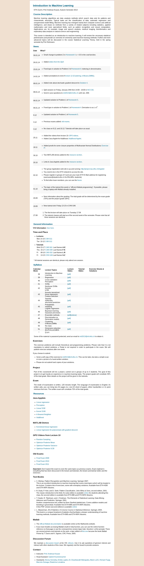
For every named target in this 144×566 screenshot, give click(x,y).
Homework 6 (76, 69)
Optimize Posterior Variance (46, 445)
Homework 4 (70, 55)
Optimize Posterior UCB (45, 448)
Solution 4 (83, 83)
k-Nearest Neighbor (43, 414)
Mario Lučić (94, 560)
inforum (70, 543)
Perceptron (40, 405)
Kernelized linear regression (46, 427)
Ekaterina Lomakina (57, 562)
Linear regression (42, 402)
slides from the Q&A (56, 62)
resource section (76, 155)
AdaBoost (40, 417)
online (86, 493)
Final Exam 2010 (42, 461)
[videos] (73, 315)
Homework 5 (73, 100)
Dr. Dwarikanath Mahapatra (79, 560)
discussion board (52, 543)
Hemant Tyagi (105, 560)
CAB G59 (48, 250)
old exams (65, 121)
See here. (50, 228)
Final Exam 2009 (42, 458)
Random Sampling (43, 439)
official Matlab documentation (51, 524)
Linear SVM (40, 408)
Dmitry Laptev (63, 560)
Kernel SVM (40, 411)
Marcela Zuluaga (42, 562)
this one (85, 531)
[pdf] (69, 274)
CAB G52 (48, 252)
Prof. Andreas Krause (52, 554)
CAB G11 (48, 239)
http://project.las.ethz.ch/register (92, 169)
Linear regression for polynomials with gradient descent (57, 430)
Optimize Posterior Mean (45, 442)
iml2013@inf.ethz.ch (70, 93)
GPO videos (73, 136)
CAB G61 (48, 247)
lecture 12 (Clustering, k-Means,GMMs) (79, 76)
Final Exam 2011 (42, 464)
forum (79, 180)
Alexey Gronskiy (51, 560)
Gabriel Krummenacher (57, 557)
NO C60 (90, 90)
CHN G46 (49, 255)
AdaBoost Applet (75, 138)
